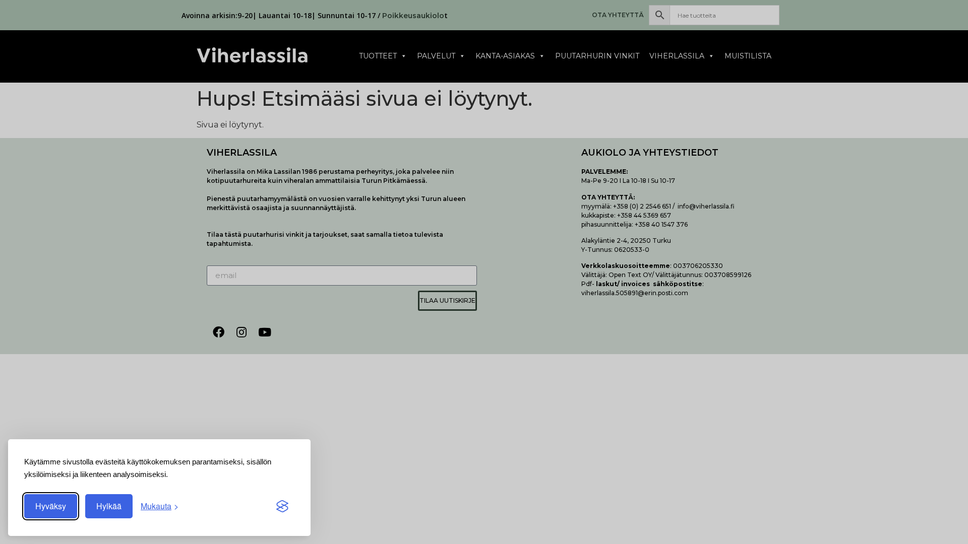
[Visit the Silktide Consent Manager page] (282, 506)
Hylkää (109, 506)
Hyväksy (50, 506)
